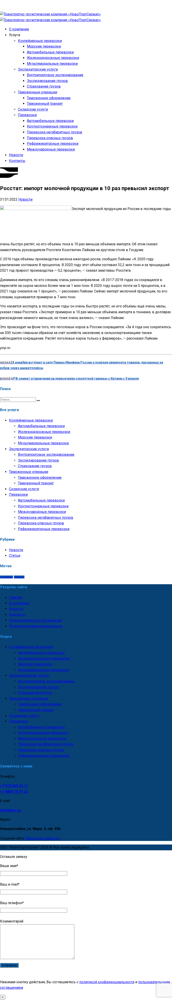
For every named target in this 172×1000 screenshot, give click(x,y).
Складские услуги (33, 109)
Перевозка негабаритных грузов (54, 132)
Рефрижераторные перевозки (52, 143)
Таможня (19, 577)
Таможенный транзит (45, 103)
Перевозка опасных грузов (50, 138)
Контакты (17, 161)
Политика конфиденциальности (35, 626)
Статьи (14, 555)
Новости (16, 155)
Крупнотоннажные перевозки (52, 126)
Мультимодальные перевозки (52, 63)
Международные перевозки (51, 149)
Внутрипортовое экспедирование (55, 75)
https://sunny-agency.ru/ (42, 838)
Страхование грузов (44, 86)
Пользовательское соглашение (35, 620)
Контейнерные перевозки (40, 41)
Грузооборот (6, 577)
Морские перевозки (44, 46)
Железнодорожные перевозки (53, 58)
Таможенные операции (37, 92)
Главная (15, 597)
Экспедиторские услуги (38, 69)
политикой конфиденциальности (106, 982)
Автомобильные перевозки (50, 52)
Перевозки (27, 115)
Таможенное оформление (49, 98)
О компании (19, 29)
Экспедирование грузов (47, 81)
